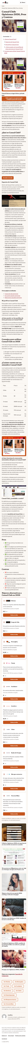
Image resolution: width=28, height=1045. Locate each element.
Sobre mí (4, 1035)
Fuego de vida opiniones (11, 294)
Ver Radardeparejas (9, 995)
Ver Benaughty (19, 981)
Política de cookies (20, 1035)
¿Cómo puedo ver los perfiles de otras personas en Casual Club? (14, 48)
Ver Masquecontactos (10, 999)
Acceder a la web (7, 178)
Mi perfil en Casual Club (12, 44)
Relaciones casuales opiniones (13, 297)
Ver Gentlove (7, 990)
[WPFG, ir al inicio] (5, 2)
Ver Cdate (18, 990)
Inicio (3, 6)
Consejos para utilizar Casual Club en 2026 (14, 52)
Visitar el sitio (10, 614)
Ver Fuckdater (18, 986)
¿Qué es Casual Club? (10, 39)
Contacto (4, 1038)
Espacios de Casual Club (12, 42)
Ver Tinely (6, 986)
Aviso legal (11, 1035)
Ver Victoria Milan (9, 1004)
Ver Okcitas (7, 981)
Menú (23, 2)
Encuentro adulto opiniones (12, 295)
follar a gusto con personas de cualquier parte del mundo (14, 98)
